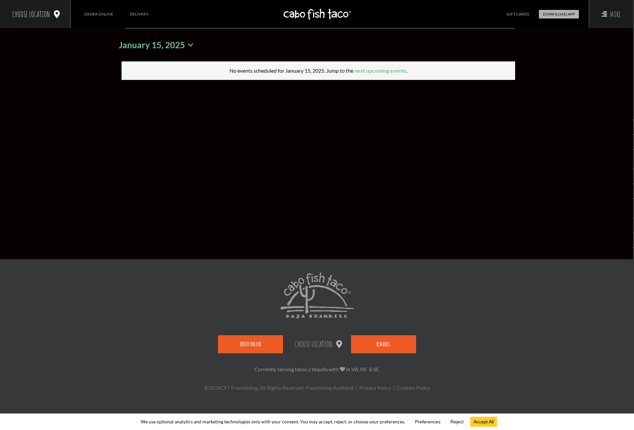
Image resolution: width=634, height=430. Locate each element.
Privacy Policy (375, 387)
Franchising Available (329, 387)
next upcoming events (380, 70)
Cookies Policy (413, 387)
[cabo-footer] (317, 275)
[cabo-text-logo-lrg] (317, 9)
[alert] (318, 70)
